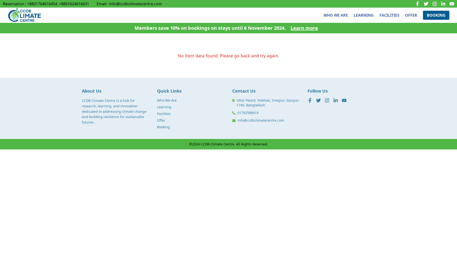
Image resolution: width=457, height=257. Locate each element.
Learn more (304, 28)
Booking (163, 127)
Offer (161, 120)
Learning (164, 107)
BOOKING (436, 15)
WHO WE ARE (335, 15)
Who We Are (167, 100)
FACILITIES (389, 15)
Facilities (164, 113)
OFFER (411, 15)
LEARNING (364, 15)
